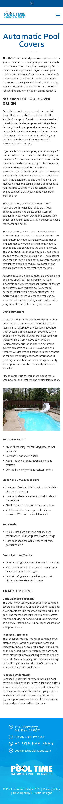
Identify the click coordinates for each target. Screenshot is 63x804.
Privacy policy (51, 789)
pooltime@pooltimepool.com (33, 750)
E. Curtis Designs (41, 793)
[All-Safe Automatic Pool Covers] (31, 409)
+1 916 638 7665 (34, 743)
